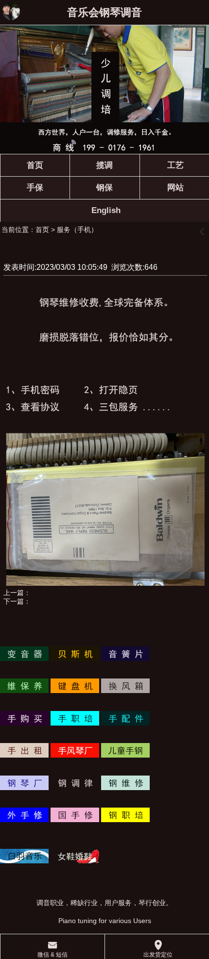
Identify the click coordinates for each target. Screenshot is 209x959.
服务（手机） (77, 229)
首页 (42, 229)
